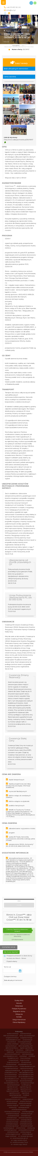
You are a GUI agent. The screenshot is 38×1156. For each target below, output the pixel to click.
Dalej (18, 905)
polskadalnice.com (11, 1072)
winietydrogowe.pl (10, 1130)
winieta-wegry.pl (12, 1105)
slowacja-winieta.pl (27, 1079)
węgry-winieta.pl (10, 1136)
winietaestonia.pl (13, 1116)
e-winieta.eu (19, 1050)
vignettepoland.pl (15, 1095)
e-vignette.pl (8, 1050)
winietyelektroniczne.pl (26, 1130)
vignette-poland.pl (12, 1091)
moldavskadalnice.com (27, 1066)
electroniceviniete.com (12, 1054)
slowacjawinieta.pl (12, 1081)
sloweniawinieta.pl (26, 1081)
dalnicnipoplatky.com (25, 1046)
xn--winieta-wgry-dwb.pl (19, 1144)
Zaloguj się (19, 1014)
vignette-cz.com (12, 1089)
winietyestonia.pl (12, 1132)
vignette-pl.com (25, 1089)
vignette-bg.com (25, 1087)
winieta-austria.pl (12, 1101)
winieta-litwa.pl (12, 1103)
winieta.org (12, 1107)
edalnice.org (29, 1050)
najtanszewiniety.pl (26, 1068)
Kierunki (19, 1003)
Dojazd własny (12, 961)
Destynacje (19, 1006)
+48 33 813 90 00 (13, 7)
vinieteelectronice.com (13, 1099)
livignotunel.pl (24, 1060)
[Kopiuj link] (5, 142)
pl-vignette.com (27, 1070)
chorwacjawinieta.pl (24, 1042)
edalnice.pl (10, 1052)
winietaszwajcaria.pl (12, 1126)
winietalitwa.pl (25, 1116)
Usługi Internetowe (19, 1019)
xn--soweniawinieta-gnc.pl (19, 1138)
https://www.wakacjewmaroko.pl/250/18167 (18, 140)
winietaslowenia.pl (26, 1124)
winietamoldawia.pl (25, 1118)
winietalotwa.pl (12, 1118)
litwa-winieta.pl (25, 1058)
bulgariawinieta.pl (26, 1038)
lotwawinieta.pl (11, 1064)
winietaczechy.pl (26, 1113)
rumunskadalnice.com (26, 1075)
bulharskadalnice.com (13, 1040)
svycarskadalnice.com (11, 1083)
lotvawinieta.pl (26, 1062)
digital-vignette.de (26, 1048)
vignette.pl (25, 1093)
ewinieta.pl (23, 1056)
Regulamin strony (19, 1011)
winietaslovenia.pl (26, 1122)
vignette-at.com (12, 1087)
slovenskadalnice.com (26, 1077)
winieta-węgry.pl (25, 1105)
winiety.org (31, 1128)
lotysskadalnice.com (25, 1064)
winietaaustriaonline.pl (19, 1109)
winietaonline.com (13, 1120)
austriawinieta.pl (25, 1033)
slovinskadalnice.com (12, 1079)
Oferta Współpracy (19, 1022)
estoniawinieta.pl (27, 1054)
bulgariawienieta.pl (12, 1038)
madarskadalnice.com (10, 1066)
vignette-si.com (14, 1093)
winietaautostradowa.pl (12, 1111)
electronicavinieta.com (23, 1052)
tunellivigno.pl (26, 1085)
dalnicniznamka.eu (12, 1048)
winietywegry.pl (25, 1132)
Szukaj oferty (19, 1000)
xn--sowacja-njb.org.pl (25, 1136)
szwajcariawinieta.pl (27, 1083)
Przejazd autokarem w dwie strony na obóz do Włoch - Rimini (19, 957)
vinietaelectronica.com (19, 1097)
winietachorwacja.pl (12, 1113)
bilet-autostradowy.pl (11, 1036)
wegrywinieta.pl (28, 1099)
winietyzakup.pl (27, 1134)
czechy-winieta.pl (12, 1044)
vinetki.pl (26, 1095)
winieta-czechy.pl (25, 1101)
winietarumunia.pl (12, 1122)
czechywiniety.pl (10, 1046)
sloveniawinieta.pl (11, 1077)
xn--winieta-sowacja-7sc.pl (19, 1142)
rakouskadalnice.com (26, 1072)
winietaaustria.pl (23, 1107)
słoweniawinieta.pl (13, 1085)
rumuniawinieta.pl (11, 1075)
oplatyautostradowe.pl (12, 1070)
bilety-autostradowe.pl (27, 1036)
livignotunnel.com (13, 1062)
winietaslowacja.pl (12, 1124)
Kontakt (19, 1017)
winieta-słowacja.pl (25, 1103)
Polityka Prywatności (19, 1009)
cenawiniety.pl (27, 1040)
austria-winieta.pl (12, 1033)
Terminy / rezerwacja (21, 63)
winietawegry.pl (8, 1128)
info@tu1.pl (11, 10)
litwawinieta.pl (13, 1060)
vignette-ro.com (26, 1091)
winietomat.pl (20, 1128)
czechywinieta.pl (25, 1044)
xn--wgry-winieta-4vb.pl (19, 1140)
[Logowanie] (9, 13)
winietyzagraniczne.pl (13, 1134)
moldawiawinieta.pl (11, 1068)
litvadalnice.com (13, 1058)
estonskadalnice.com (10, 1056)
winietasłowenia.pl (26, 1126)
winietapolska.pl (26, 1120)
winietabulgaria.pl (28, 1111)
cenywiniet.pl (11, 1042)
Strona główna (15, 45)
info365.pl (32, 1056)
